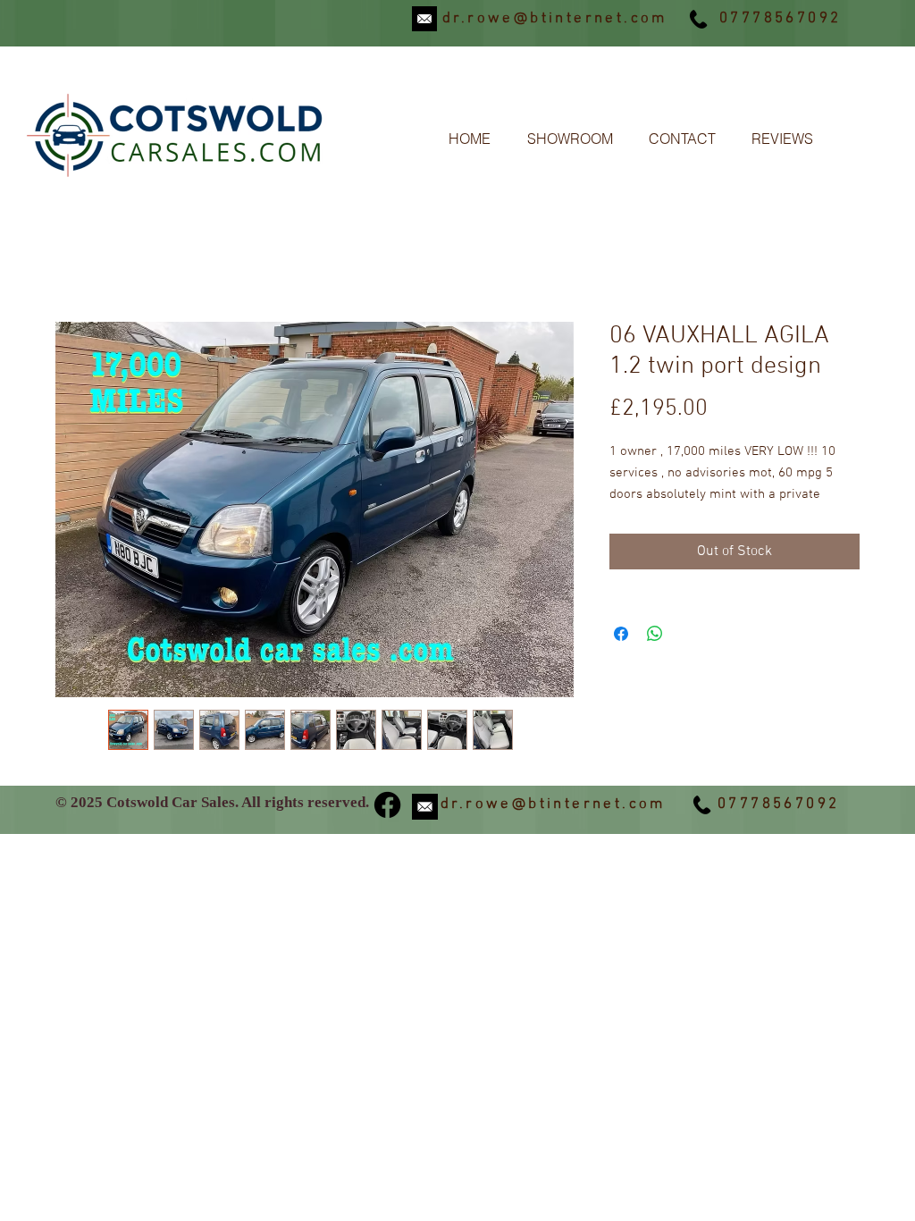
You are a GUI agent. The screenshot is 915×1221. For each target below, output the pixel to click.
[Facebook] (387, 804)
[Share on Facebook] (621, 633)
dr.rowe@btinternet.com (554, 19)
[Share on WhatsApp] (655, 633)
